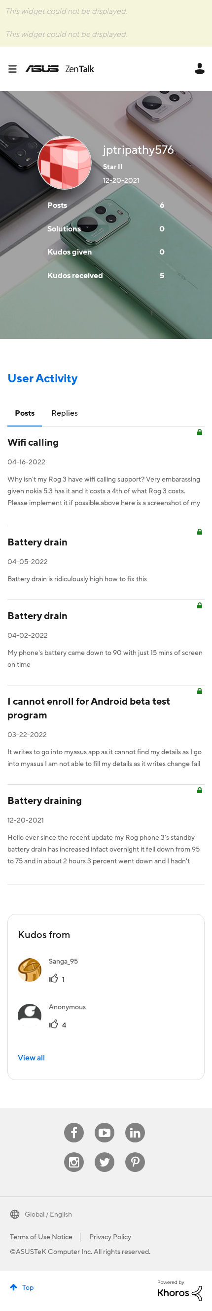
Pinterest (135, 1152)
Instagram (74, 1152)
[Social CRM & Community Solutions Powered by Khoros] (180, 1290)
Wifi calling (33, 442)
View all (31, 1058)
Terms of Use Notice (41, 1237)
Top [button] (28, 1287)
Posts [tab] (25, 413)
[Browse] (16, 69)
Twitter (105, 1152)
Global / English (48, 1214)
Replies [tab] (64, 413)
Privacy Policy (110, 1237)
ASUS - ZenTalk (59, 68)
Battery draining (44, 801)
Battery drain (37, 542)
